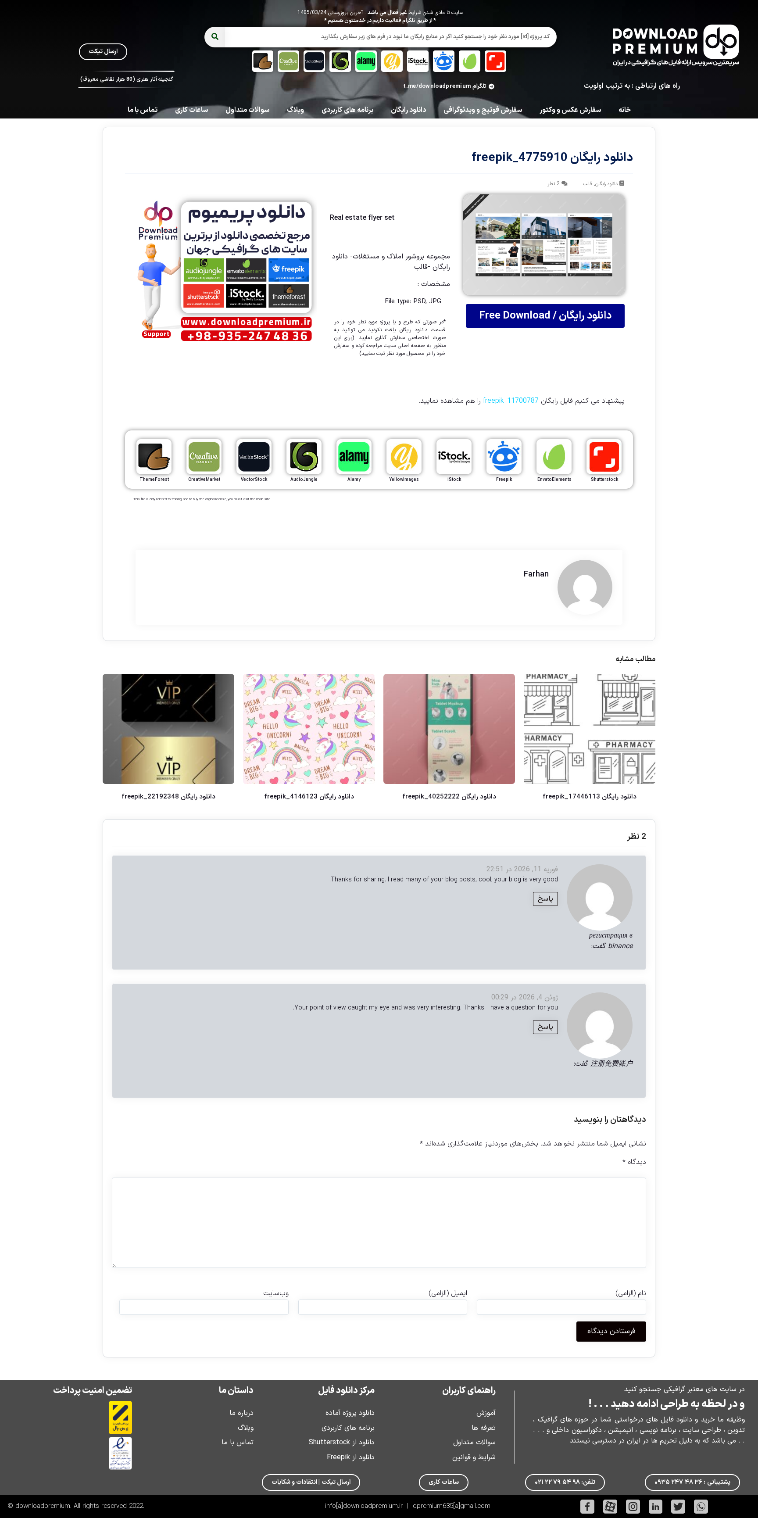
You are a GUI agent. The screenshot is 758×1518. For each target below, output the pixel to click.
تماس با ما (142, 110)
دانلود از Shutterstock (342, 1442)
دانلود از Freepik (351, 1457)
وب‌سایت (276, 1293)
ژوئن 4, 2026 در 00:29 (524, 997)
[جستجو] (214, 37)
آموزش (486, 1413)
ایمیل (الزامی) (448, 1293)
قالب (587, 184)
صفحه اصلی (411, 346)
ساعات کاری (191, 110)
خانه (625, 110)
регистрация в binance (611, 941)
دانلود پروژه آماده (350, 1413)
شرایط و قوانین (474, 1457)
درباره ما (241, 1413)
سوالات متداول (247, 110)
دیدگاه (634, 1162)
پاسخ (545, 899)
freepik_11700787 (511, 401)
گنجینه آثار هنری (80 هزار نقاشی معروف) (126, 79)
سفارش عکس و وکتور (570, 110)
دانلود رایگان (408, 110)
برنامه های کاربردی (347, 110)
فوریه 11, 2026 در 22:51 (522, 869)
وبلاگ (295, 110)
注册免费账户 (611, 1064)
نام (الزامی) (630, 1293)
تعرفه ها (484, 1428)
